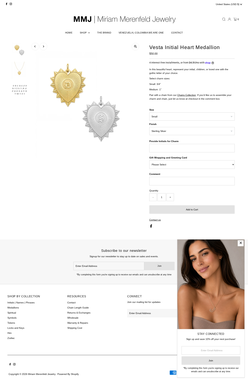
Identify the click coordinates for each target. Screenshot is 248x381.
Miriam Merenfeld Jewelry (41, 374)
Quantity (153, 190)
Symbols (12, 317)
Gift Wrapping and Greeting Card (168, 157)
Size (151, 109)
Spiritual (11, 312)
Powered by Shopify (68, 374)
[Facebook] (6, 4)
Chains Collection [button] (186, 95)
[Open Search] (223, 19)
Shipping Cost (74, 328)
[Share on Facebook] (151, 227)
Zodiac (11, 338)
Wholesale (72, 317)
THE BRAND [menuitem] (104, 32)
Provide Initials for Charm (163, 141)
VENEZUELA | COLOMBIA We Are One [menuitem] (141, 32)
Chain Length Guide (78, 307)
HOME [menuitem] (68, 32)
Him (9, 333)
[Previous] (35, 46)
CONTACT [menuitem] (177, 32)
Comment (154, 174)
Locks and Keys (15, 328)
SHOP (83, 32)
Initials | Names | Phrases (21, 302)
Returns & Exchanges (78, 312)
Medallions (13, 307)
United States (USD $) (228, 4)
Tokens (11, 322)
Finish (153, 124)
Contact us (155, 220)
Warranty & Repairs (77, 322)
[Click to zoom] (135, 46)
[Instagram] (11, 4)
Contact (71, 302)
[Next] (43, 46)
